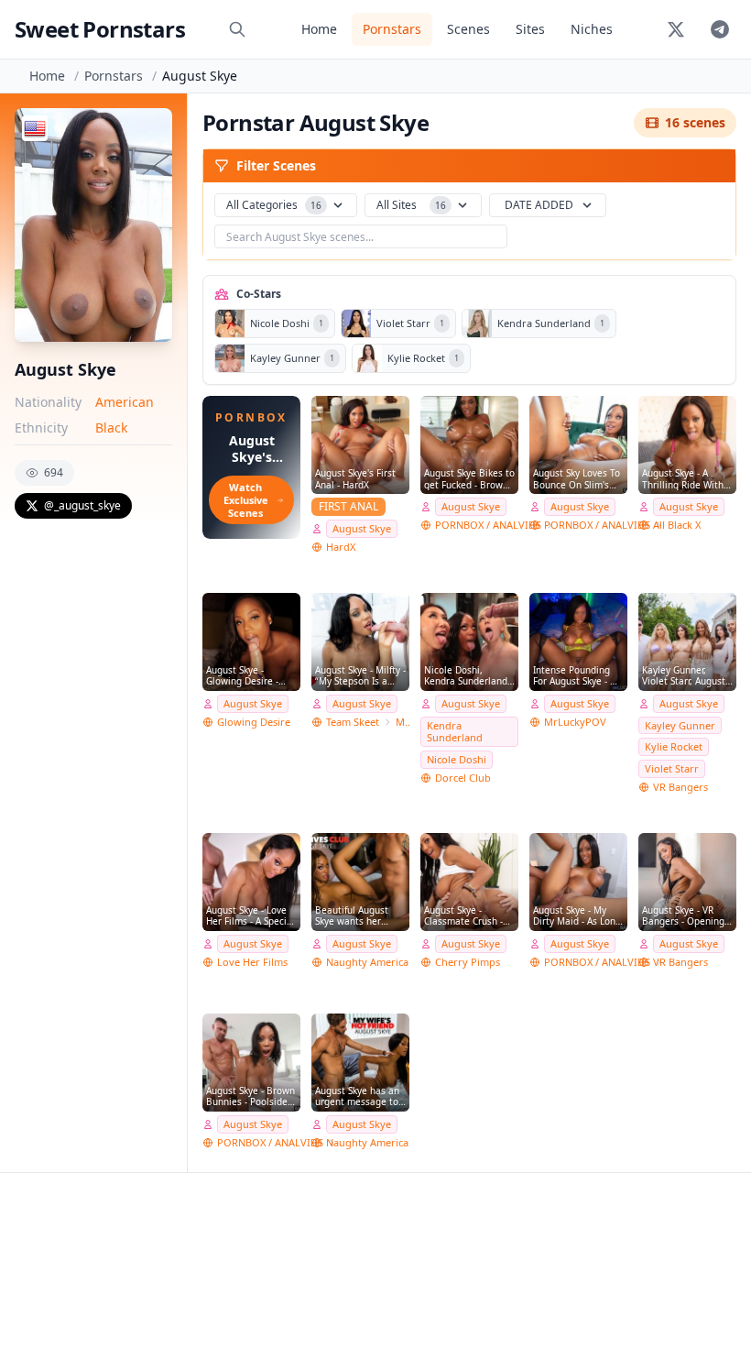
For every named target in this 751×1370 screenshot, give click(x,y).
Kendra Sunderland (455, 731)
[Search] (237, 29)
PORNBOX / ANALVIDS (488, 525)
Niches (592, 29)
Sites (530, 29)
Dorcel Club (463, 777)
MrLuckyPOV (575, 722)
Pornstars (392, 29)
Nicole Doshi (456, 759)
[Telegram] (719, 29)
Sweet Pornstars (100, 29)
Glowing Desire (253, 722)
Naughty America (367, 962)
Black (111, 427)
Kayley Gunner (680, 725)
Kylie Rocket (673, 746)
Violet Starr (672, 768)
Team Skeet (352, 722)
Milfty (402, 722)
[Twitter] (675, 29)
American (124, 402)
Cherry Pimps (467, 962)
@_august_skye (82, 505)
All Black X (677, 525)
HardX (340, 546)
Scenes (468, 29)
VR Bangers (680, 787)
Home (319, 29)
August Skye (361, 528)
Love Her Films (252, 962)
